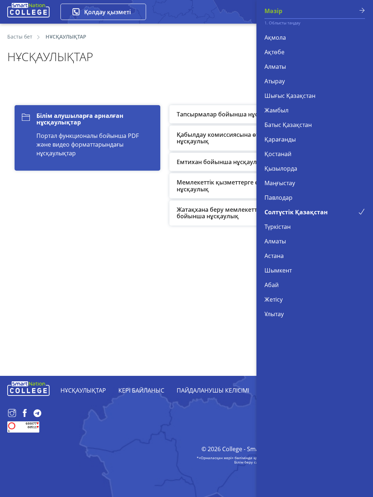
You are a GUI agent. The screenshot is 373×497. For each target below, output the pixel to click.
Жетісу (273, 299)
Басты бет (19, 36)
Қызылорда (280, 168)
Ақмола (275, 37)
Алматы (275, 67)
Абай (271, 285)
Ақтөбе (274, 52)
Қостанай (277, 154)
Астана (274, 256)
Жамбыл (276, 110)
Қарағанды (280, 139)
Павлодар (278, 198)
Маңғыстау (279, 183)
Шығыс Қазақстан (289, 96)
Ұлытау (274, 314)
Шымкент (278, 270)
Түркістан (277, 227)
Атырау (274, 81)
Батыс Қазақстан (288, 125)
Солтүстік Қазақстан (296, 212)
